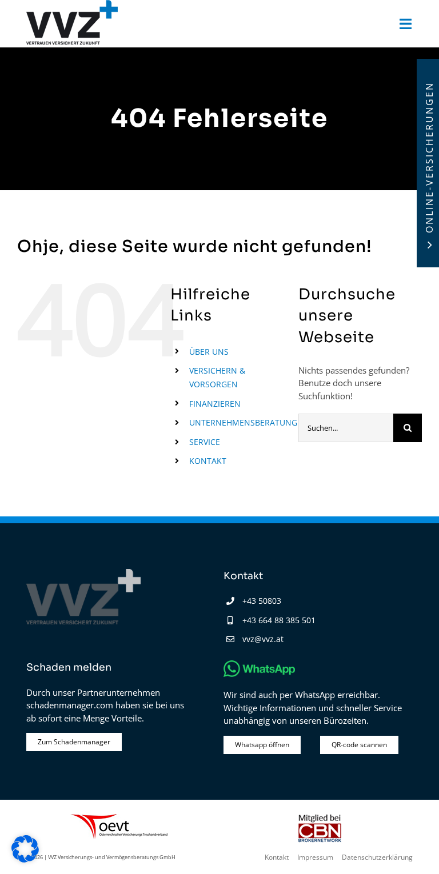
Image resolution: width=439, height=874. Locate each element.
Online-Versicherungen (429, 157)
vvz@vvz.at (263, 639)
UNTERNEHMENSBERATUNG (243, 422)
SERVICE (204, 441)
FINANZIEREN (215, 403)
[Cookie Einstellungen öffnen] (25, 859)
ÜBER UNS (209, 351)
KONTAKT (207, 460)
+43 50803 (261, 600)
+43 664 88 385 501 (279, 620)
